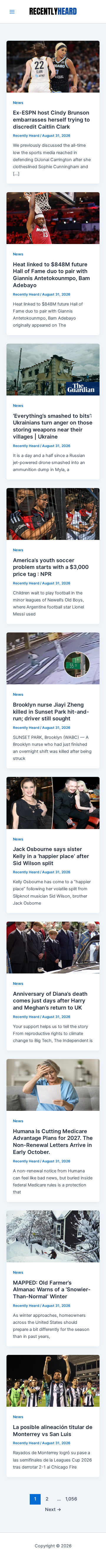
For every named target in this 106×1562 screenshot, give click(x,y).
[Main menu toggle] (12, 12)
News (18, 102)
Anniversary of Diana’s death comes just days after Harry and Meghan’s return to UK (50, 1000)
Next (53, 1509)
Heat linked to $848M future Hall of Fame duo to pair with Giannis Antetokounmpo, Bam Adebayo (51, 274)
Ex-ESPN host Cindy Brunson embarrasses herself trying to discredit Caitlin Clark (51, 119)
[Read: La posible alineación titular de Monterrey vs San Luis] (52, 1380)
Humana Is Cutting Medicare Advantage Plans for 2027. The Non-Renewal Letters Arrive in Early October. (53, 1141)
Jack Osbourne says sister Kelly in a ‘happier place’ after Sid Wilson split (51, 856)
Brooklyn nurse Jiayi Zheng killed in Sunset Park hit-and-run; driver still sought (51, 711)
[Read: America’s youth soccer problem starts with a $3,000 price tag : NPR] (52, 513)
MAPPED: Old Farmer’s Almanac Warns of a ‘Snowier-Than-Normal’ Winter (52, 1289)
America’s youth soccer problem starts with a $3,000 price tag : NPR (51, 567)
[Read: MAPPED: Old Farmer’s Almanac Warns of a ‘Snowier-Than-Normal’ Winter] (52, 1236)
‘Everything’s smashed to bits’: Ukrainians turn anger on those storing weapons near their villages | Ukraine (52, 426)
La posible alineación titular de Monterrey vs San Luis (52, 1430)
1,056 (70, 1499)
